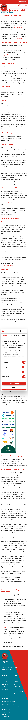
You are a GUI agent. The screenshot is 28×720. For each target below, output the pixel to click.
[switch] (24, 367)
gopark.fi (6, 627)
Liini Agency (16, 716)
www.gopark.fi (18, 27)
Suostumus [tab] (5, 335)
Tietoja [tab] (23, 335)
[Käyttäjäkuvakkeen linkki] (15, 5)
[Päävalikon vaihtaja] (26, 5)
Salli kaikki (14, 383)
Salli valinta (14, 387)
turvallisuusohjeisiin (19, 38)
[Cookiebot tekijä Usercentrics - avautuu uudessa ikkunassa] (19, 331)
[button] (22, 5)
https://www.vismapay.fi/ (7, 265)
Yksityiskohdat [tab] (14, 335)
